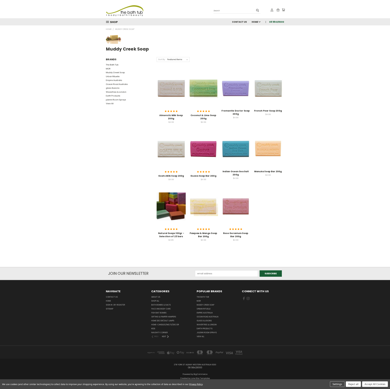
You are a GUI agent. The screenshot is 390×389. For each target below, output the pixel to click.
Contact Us (239, 21)
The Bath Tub (112, 64)
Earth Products (113, 95)
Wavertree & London (116, 92)
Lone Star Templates (200, 378)
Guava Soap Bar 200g (203, 175)
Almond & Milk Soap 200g (171, 117)
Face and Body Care (161, 308)
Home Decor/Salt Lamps (162, 320)
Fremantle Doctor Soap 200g (236, 112)
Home (255, 21)
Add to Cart (171, 90)
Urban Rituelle (113, 76)
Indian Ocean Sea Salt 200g (236, 173)
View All (109, 103)
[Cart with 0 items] (283, 9)
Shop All (155, 301)
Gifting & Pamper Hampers (163, 316)
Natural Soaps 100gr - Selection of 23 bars (171, 235)
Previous (382, 379)
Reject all (353, 384)
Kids (153, 328)
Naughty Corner (159, 332)
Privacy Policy (195, 384)
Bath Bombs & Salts (161, 305)
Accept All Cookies (375, 384)
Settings (337, 384)
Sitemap (109, 308)
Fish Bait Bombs (159, 312)
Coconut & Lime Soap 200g (203, 117)
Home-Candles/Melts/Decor (165, 324)
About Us (155, 297)
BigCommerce (200, 374)
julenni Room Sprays (116, 99)
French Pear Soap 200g (268, 110)
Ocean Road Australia (117, 84)
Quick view (171, 85)
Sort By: (161, 59)
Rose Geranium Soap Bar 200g (235, 235)
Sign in (109, 305)
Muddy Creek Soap (115, 72)
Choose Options (171, 209)
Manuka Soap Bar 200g (268, 171)
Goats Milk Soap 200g (171, 175)
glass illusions (112, 88)
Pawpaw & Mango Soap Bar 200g (203, 235)
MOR (108, 68)
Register (121, 305)
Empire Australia (114, 80)
